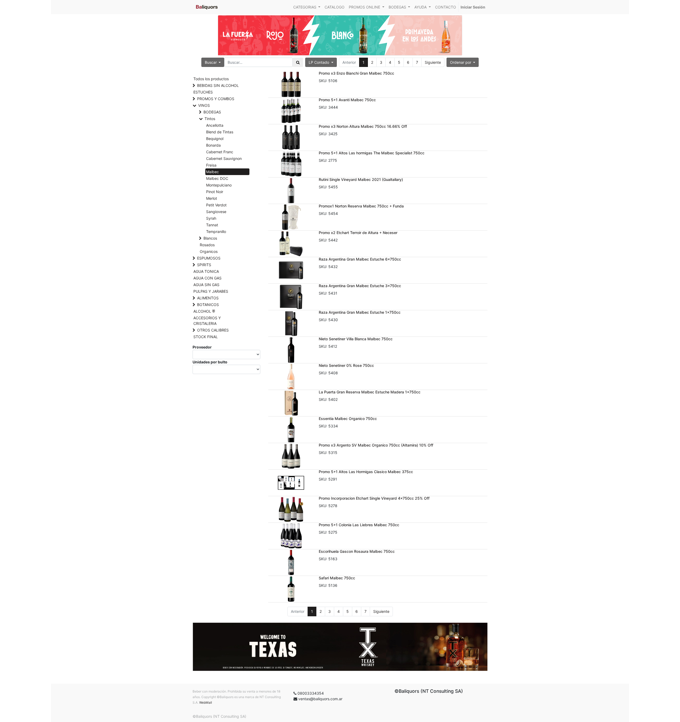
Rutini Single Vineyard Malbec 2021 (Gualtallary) (361, 179)
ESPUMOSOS (208, 258)
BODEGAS (212, 112)
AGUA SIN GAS (206, 284)
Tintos (210, 118)
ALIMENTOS (208, 298)
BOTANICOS (208, 304)
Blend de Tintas (219, 132)
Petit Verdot (216, 205)
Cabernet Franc (219, 152)
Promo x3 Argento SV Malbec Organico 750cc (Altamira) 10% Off (376, 445)
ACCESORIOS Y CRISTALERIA (207, 321)
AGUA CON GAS (207, 278)
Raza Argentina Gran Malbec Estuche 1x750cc (360, 312)
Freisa (211, 165)
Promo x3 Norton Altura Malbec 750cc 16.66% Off (363, 126)
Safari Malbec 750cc (337, 578)
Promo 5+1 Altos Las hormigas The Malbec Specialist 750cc (371, 153)
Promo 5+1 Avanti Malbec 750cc (347, 99)
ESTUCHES (203, 92)
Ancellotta (214, 125)
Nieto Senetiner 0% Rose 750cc (346, 365)
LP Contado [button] (319, 62)
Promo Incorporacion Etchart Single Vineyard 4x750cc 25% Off (374, 498)
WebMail (205, 702)
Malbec (212, 171)
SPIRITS (204, 264)
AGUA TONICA (206, 271)
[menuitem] (334, 7)
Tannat (212, 225)
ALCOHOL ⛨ (204, 311)
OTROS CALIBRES (213, 330)
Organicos (209, 251)
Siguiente (433, 62)
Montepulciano (219, 185)
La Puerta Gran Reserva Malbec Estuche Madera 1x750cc (369, 392)
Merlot (211, 198)
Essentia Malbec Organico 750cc (348, 418)
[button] (463, 62)
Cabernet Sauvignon (224, 158)
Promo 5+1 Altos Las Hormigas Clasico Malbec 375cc (366, 471)
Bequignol (214, 138)
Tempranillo (216, 231)
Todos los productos (211, 79)
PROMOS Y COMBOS (215, 98)
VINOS (204, 105)
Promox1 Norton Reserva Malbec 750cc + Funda (361, 206)
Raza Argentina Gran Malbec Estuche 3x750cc (360, 285)
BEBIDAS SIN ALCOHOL (218, 85)
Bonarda (213, 145)
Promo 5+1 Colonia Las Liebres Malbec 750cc (359, 525)
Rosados (207, 245)
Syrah (211, 218)
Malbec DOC (217, 178)
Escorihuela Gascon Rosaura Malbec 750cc (357, 551)
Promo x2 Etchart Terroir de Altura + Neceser (358, 232)
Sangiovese (216, 211)
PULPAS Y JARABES (210, 291)
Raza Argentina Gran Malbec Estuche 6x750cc (360, 259)
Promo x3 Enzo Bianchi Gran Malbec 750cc (356, 73)
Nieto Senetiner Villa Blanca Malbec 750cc (356, 339)
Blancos (210, 238)
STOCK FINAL (205, 336)
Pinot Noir (214, 191)
